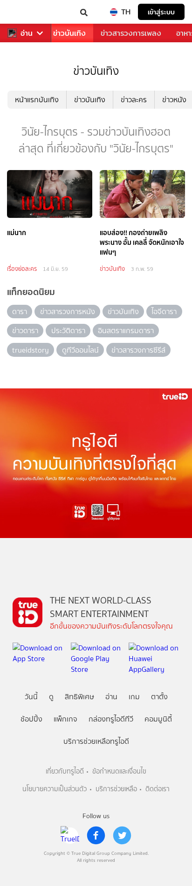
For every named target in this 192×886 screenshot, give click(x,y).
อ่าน (27, 33)
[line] (70, 835)
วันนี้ (31, 696)
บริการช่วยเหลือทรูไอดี (96, 741)
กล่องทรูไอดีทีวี (111, 719)
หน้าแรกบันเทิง (37, 99)
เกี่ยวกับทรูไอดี (65, 771)
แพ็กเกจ (65, 719)
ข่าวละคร (134, 99)
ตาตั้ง (159, 696)
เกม (134, 696)
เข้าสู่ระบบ (161, 12)
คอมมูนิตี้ (158, 719)
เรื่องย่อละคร (22, 268)
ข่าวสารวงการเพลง (131, 33)
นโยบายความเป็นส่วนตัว (54, 789)
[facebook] (96, 835)
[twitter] (122, 835)
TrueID (26, 12)
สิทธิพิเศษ (79, 696)
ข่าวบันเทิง (69, 33)
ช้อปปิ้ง (31, 719)
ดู (51, 696)
